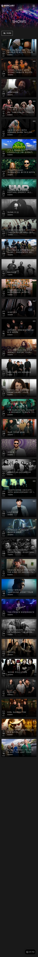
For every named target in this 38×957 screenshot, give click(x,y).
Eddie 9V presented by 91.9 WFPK (20, 731)
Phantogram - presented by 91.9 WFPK (21, 171)
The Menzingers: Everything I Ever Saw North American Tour (21, 551)
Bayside (11, 272)
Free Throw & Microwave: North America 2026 (18, 291)
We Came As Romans (19, 372)
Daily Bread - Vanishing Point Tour (20, 591)
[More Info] (34, 41)
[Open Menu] (33, 6)
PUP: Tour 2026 (16, 432)
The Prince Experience (21, 612)
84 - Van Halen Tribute (20, 112)
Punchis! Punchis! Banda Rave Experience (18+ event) (21, 531)
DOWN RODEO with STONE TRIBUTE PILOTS (20, 71)
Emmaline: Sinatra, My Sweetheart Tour (20, 391)
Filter (9, 33)
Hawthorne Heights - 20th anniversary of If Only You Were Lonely (21, 491)
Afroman (13, 92)
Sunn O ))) (13, 212)
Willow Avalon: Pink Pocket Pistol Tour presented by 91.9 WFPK (21, 351)
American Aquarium (19, 472)
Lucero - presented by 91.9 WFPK (20, 331)
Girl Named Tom (16, 712)
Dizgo (10, 692)
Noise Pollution (17, 672)
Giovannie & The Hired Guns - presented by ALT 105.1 (21, 251)
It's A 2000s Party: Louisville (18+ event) (20, 151)
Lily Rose (13, 512)
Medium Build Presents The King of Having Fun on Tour (21, 571)
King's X (12, 312)
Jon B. (11, 452)
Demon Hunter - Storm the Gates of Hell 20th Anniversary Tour (21, 231)
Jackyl (11, 652)
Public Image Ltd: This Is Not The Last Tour (20, 751)
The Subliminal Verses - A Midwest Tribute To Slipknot (21, 411)
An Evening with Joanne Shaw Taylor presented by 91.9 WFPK (21, 131)
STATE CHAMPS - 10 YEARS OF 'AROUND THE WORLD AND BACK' (21, 631)
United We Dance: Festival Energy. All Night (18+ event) (19, 191)
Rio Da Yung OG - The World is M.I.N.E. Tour (20, 51)
